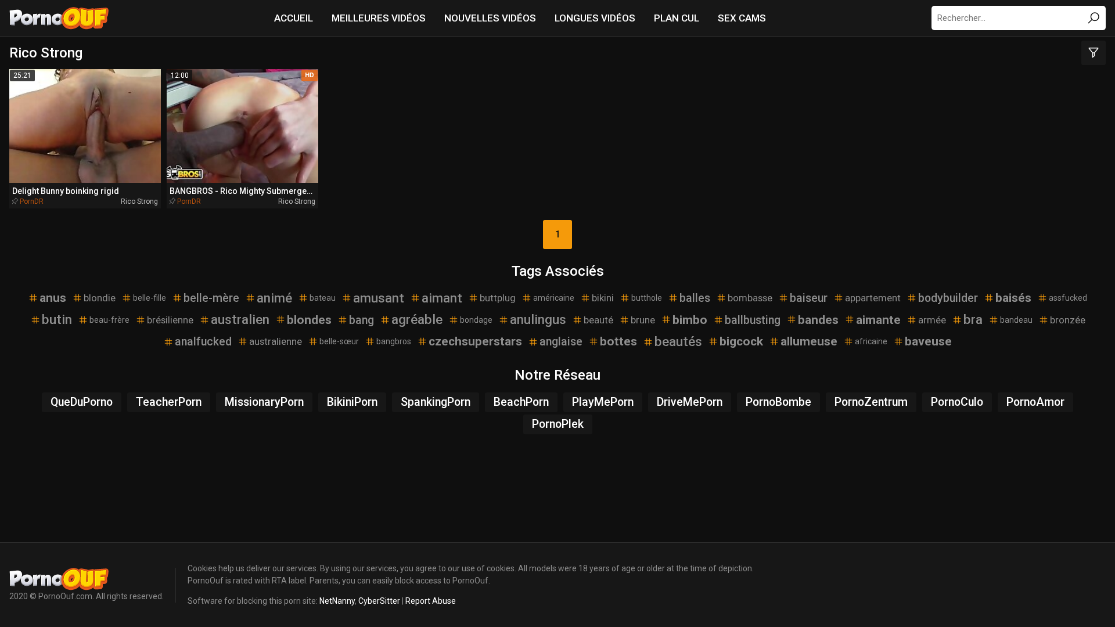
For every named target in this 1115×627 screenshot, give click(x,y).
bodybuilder (948, 298)
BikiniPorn (352, 402)
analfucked (203, 341)
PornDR (32, 201)
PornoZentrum (871, 402)
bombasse (750, 298)
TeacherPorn (169, 402)
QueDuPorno (82, 402)
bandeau (1016, 320)
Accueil (293, 18)
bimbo (689, 320)
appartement (873, 298)
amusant (378, 297)
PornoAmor (1035, 402)
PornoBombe (778, 402)
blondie (100, 298)
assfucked (1068, 297)
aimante (878, 320)
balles (694, 298)
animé (274, 297)
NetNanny (337, 601)
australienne (275, 341)
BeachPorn (521, 402)
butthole (646, 297)
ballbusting (752, 320)
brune (643, 320)
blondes (309, 320)
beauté (598, 320)
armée (932, 320)
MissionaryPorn (264, 402)
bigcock (741, 341)
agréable (417, 319)
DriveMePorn (689, 402)
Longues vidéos (595, 18)
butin (57, 319)
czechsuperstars (475, 341)
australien (240, 319)
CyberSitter (379, 601)
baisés (1013, 298)
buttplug (498, 298)
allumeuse (808, 341)
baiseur (809, 298)
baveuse (928, 341)
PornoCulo (957, 402)
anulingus (538, 319)
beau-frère (109, 320)
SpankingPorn (435, 402)
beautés (678, 341)
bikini (603, 298)
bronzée (1067, 320)
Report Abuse (430, 601)
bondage (476, 320)
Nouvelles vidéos (490, 18)
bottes (618, 341)
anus (52, 298)
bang (361, 320)
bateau (323, 297)
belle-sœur (339, 341)
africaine (871, 341)
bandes (818, 320)
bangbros (393, 341)
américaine (553, 297)
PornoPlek (558, 424)
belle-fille (149, 297)
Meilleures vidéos (379, 18)
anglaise (560, 341)
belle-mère (211, 298)
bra (973, 319)
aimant (442, 297)
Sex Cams (742, 18)
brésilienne (170, 320)
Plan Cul (676, 18)
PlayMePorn (603, 402)
